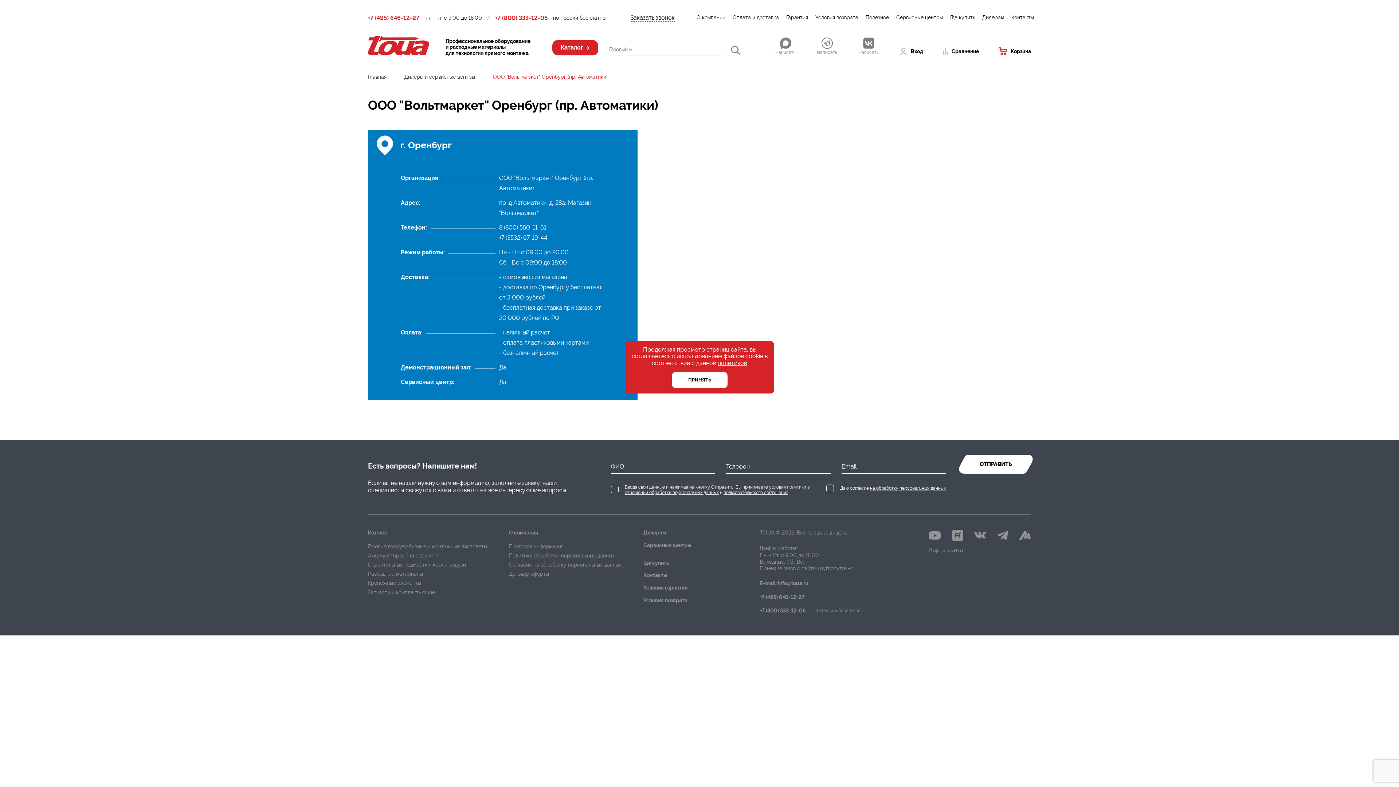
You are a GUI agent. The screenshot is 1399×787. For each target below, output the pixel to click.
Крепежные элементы (394, 583)
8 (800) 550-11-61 (522, 227)
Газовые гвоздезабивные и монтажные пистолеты (427, 546)
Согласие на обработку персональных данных (565, 565)
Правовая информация (536, 546)
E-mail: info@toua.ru (784, 583)
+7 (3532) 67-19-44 (523, 237)
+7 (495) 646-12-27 (393, 18)
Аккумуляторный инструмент (403, 556)
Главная (377, 77)
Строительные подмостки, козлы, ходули (417, 565)
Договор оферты (529, 574)
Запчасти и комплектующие (401, 592)
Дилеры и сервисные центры (439, 77)
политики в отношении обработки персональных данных (717, 490)
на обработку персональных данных (908, 488)
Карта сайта (946, 550)
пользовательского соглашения (756, 492)
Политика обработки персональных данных (562, 556)
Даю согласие (893, 488)
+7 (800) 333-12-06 (521, 18)
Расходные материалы (395, 574)
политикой (732, 363)
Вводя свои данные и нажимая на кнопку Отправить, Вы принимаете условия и (717, 490)
